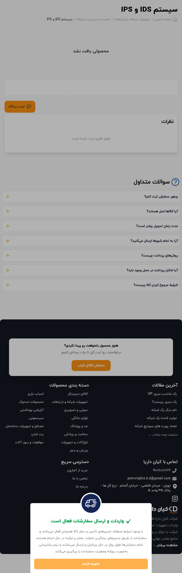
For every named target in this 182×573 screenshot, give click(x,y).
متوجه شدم (91, 564)
